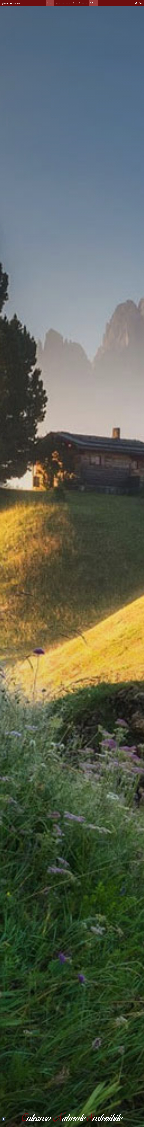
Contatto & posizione (80, 3)
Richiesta (93, 3)
